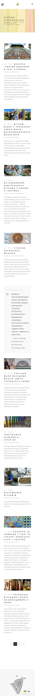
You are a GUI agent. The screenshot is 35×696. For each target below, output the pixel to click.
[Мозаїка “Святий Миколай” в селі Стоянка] (17, 51)
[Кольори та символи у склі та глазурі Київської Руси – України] (17, 522)
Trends (17, 542)
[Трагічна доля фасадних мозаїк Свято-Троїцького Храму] (17, 363)
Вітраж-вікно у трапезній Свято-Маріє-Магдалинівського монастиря (17, 129)
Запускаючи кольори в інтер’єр (12, 437)
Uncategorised (19, 193)
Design (17, 137)
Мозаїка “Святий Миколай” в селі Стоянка (17, 66)
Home (7, 22)
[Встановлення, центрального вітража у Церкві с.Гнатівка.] (17, 170)
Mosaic (17, 72)
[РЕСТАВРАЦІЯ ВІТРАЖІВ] (17, 477)
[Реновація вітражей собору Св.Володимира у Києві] (17, 585)
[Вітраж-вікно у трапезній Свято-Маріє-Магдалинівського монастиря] (17, 114)
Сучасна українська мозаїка (15, 250)
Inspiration (18, 384)
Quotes (21, 290)
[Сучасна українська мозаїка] (17, 238)
